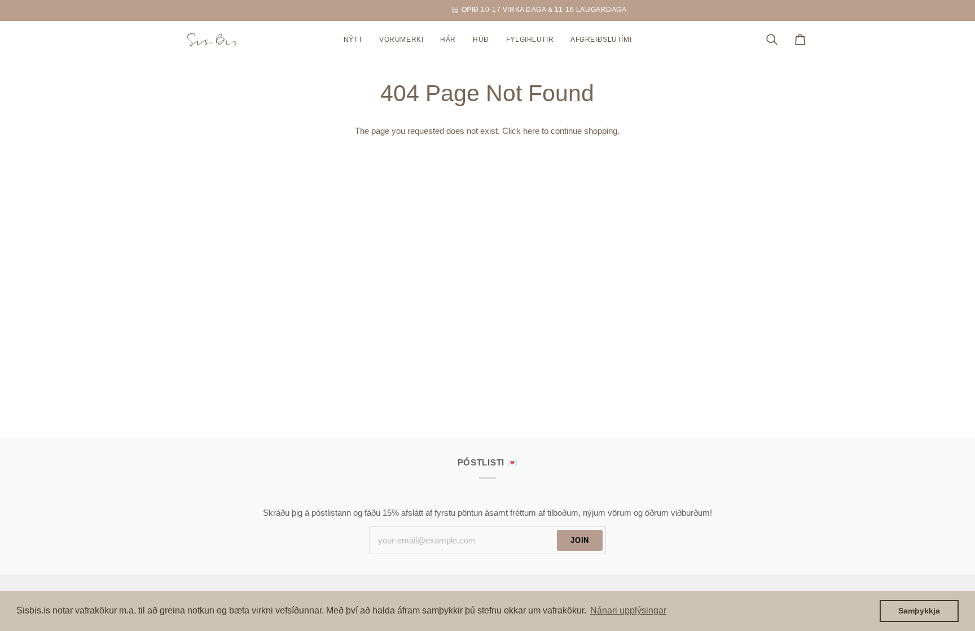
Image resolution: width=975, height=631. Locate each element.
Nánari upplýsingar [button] (628, 610)
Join (579, 540)
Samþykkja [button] (919, 610)
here (531, 131)
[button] (401, 40)
